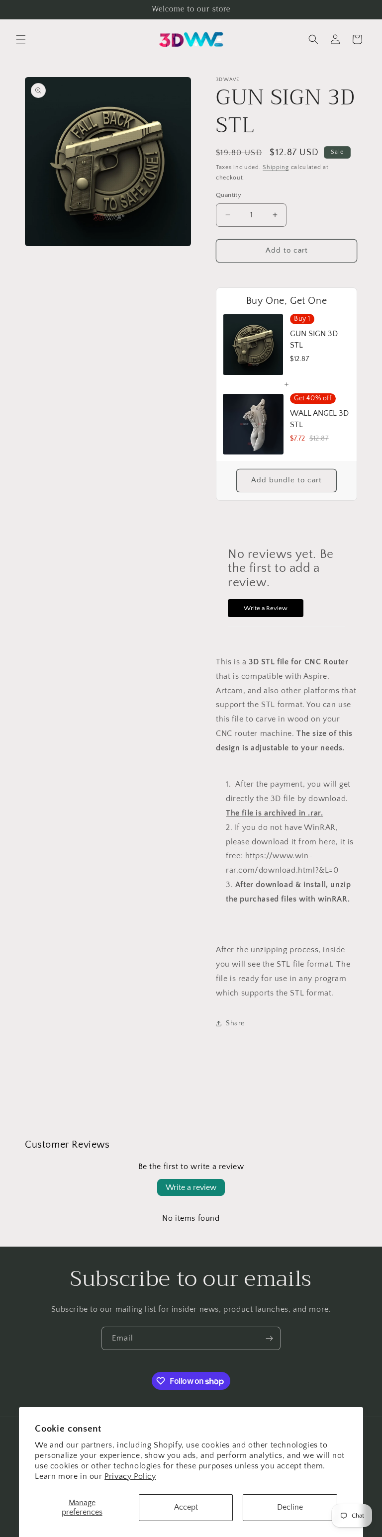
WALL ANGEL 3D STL (319, 419)
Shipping (276, 167)
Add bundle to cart (286, 480)
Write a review (191, 1187)
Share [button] (235, 1023)
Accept (186, 1507)
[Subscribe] (269, 1338)
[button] (21, 39)
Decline (290, 1507)
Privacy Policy (130, 1476)
